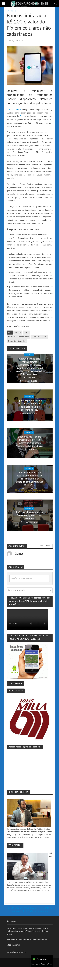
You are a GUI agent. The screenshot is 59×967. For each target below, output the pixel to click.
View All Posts (45, 546)
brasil (26, 332)
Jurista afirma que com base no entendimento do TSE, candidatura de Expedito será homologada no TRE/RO (29, 478)
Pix (21, 116)
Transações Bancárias (16, 341)
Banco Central (15, 109)
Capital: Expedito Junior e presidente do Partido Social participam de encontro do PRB (29, 405)
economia (36, 337)
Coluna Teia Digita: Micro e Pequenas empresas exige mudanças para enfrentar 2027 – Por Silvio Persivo (50, 855)
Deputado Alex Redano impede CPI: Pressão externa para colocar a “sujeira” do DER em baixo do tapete (29, 442)
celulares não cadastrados (18, 337)
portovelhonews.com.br (16, 952)
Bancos (18, 332)
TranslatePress (46, 964)
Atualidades (11, 11)
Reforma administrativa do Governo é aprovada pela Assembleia (29, 515)
